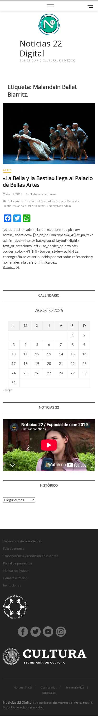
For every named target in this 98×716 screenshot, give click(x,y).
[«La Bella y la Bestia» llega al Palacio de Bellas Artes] (49, 133)
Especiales (49, 692)
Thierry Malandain (59, 206)
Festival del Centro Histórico (44, 201)
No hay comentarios (42, 194)
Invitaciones (12, 585)
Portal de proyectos (17, 563)
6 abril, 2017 (14, 194)
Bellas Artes (16, 201)
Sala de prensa (13, 548)
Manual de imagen (16, 570)
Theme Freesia (62, 702)
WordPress (81, 702)
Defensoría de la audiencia (22, 541)
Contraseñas (49, 687)
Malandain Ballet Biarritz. (29, 206)
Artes (7, 170)
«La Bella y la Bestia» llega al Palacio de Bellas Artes (48, 181)
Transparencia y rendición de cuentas (30, 556)
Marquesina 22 (23, 687)
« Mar (7, 390)
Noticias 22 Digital (41, 48)
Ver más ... (13, 267)
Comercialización (15, 578)
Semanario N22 (74, 687)
